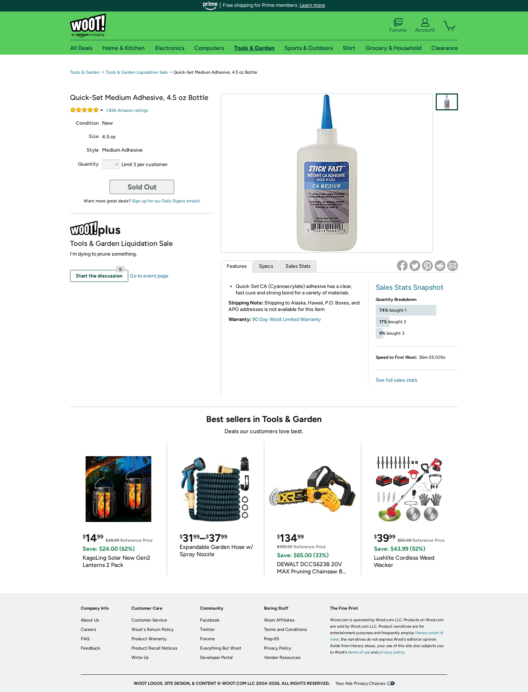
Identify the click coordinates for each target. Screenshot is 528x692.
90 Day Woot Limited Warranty (286, 319)
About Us (90, 620)
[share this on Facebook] (402, 265)
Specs (266, 266)
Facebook (209, 620)
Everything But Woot (220, 648)
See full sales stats (396, 380)
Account (425, 30)
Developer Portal (216, 657)
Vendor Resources (282, 657)
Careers (88, 629)
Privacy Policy (277, 648)
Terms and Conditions (285, 629)
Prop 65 (271, 638)
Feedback (90, 648)
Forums (398, 30)
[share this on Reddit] (440, 265)
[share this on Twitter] (414, 265)
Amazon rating (127, 110)
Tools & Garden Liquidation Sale (137, 72)
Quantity (88, 164)
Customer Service (149, 620)
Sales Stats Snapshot (410, 287)
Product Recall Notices (154, 648)
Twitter (207, 629)
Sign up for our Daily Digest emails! (166, 200)
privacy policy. (392, 652)
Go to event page (149, 276)
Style (93, 150)
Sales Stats (298, 266)
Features (237, 266)
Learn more (312, 5)
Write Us (140, 657)
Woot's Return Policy (152, 629)
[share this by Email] (452, 265)
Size (94, 136)
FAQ (85, 638)
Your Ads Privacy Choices (360, 683)
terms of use (359, 652)
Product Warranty (148, 638)
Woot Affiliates (279, 620)
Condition (87, 123)
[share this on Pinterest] (427, 265)
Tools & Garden (85, 72)
